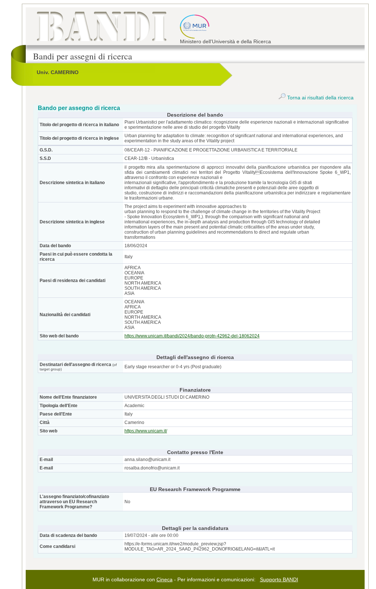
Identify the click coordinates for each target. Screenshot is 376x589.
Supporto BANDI (279, 579)
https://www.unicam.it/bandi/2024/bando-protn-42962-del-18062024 (192, 336)
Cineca (164, 579)
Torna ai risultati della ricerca (320, 97)
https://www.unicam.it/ (145, 430)
